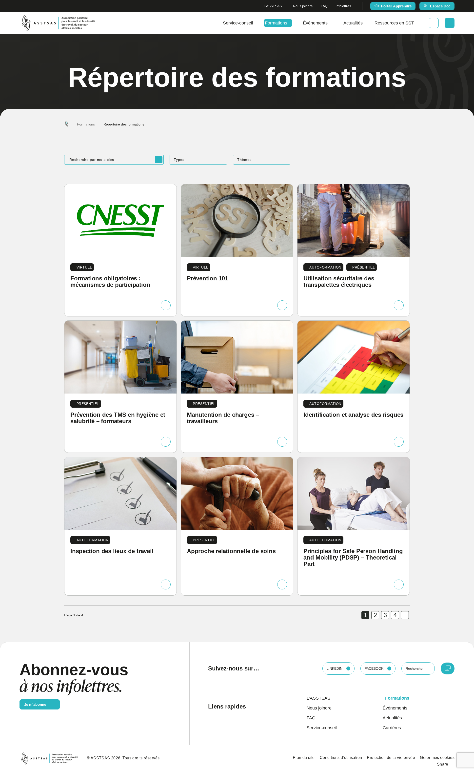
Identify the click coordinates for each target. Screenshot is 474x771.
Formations (276, 23)
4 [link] (395, 615)
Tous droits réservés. (141, 758)
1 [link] (365, 615)
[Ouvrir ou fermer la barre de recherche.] (449, 23)
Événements (315, 23)
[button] (198, 160)
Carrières (392, 727)
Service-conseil (238, 23)
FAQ (324, 6)
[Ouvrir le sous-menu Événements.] (330, 23)
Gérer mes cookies (437, 757)
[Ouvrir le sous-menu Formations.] (289, 23)
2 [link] (375, 615)
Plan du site (304, 757)
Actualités (353, 23)
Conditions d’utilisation (341, 757)
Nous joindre (303, 6)
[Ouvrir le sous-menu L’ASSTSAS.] (283, 6)
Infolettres (343, 6)
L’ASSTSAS (273, 6)
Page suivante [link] (405, 615)
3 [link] (385, 615)
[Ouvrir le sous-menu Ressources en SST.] (416, 23)
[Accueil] (66, 124)
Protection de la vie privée (391, 757)
